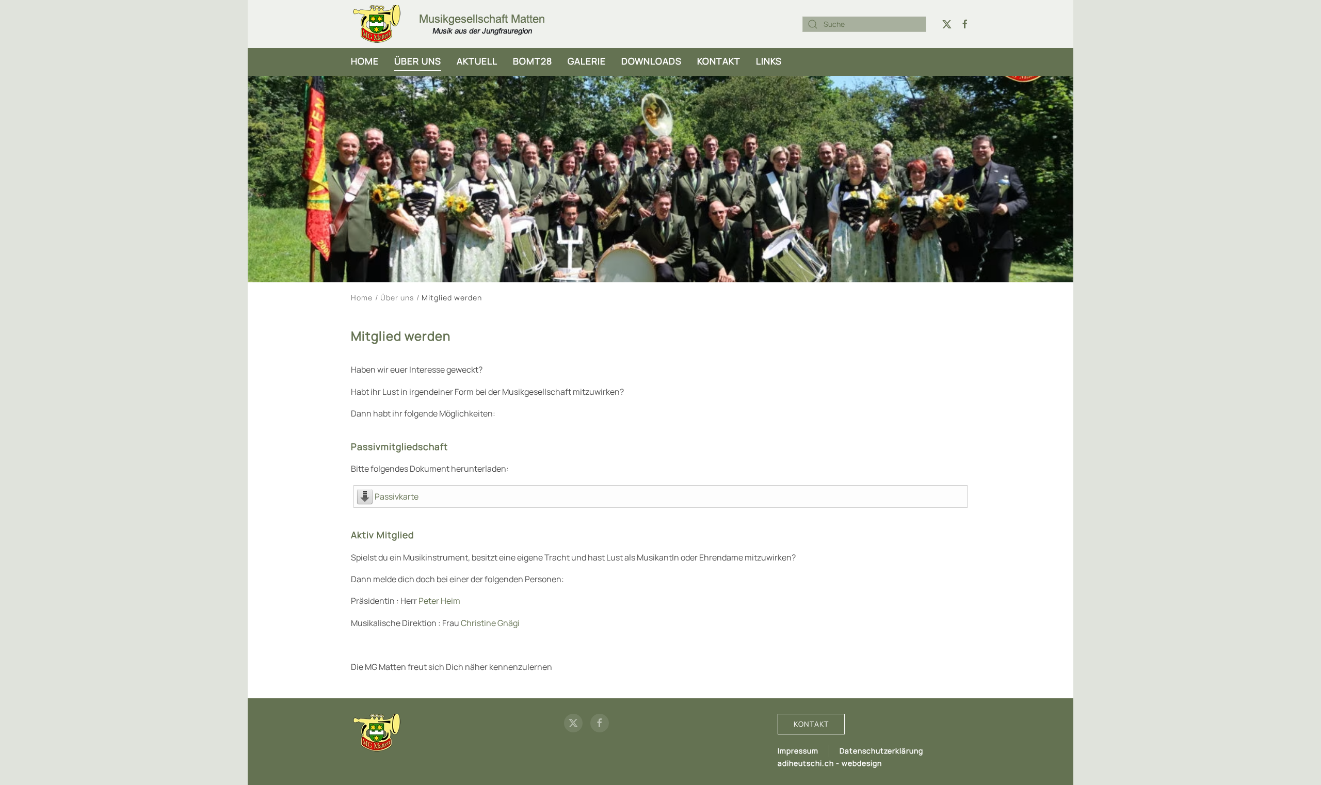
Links (769, 61)
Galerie (587, 61)
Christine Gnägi (490, 623)
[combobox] (864, 24)
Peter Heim (439, 600)
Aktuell (477, 61)
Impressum (798, 751)
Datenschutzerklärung (881, 751)
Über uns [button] (417, 61)
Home (365, 61)
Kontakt (718, 61)
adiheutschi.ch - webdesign (830, 763)
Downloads (651, 61)
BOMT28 (532, 61)
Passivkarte (396, 496)
